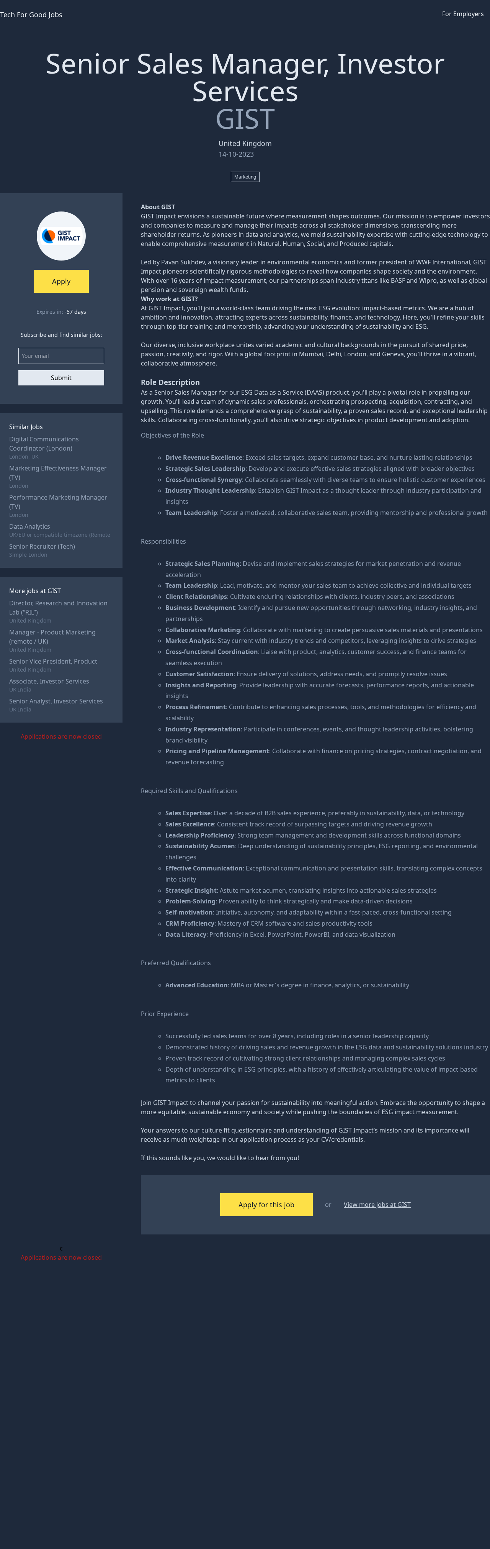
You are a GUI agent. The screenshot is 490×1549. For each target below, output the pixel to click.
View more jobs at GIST (377, 1204)
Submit (61, 378)
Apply (61, 281)
